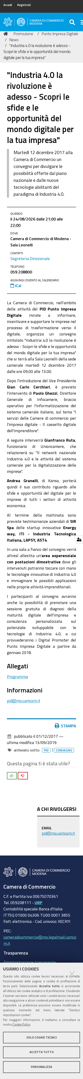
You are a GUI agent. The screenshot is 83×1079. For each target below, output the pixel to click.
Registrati (24, 4)
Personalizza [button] (41, 1066)
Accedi (7, 4)
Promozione (23, 34)
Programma (17, 676)
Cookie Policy (21, 1024)
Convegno (64, 750)
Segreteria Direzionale (30, 258)
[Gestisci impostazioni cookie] (79, 540)
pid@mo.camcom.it (23, 700)
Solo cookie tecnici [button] (41, 1037)
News (14, 40)
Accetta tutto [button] (42, 1052)
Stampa (68, 726)
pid (46, 750)
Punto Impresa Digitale (60, 34)
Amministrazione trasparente (29, 962)
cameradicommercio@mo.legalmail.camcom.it (39, 940)
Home (6, 34)
